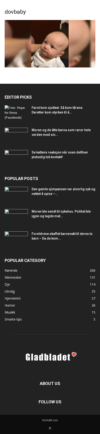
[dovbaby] (50, 66)
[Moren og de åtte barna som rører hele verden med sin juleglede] (16, 136)
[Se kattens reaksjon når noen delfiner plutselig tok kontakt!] (16, 158)
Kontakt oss (50, 420)
